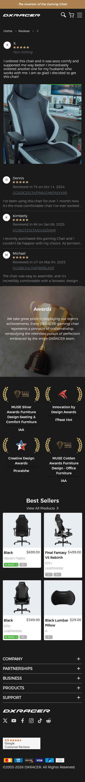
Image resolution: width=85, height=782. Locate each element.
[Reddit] (50, 721)
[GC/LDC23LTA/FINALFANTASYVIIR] (63, 530)
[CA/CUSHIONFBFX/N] (63, 597)
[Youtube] (15, 721)
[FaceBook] (24, 721)
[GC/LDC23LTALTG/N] (22, 597)
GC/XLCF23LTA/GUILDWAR (30, 230)
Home (8, 31)
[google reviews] (21, 743)
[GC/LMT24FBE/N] (22, 530)
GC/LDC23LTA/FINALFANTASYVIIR (30, 193)
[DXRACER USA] (32, 15)
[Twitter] (7, 721)
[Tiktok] (42, 721)
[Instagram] (33, 721)
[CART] (71, 15)
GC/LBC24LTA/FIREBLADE (30, 268)
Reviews (24, 31)
